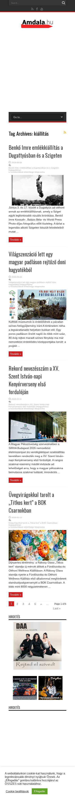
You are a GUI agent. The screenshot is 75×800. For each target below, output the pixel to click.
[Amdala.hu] (37, 26)
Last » (57, 608)
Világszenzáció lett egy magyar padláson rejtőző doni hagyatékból (37, 262)
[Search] (63, 3)
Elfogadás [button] (39, 791)
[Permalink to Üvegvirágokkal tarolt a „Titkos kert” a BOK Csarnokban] (37, 559)
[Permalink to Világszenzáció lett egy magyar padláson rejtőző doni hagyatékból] (37, 318)
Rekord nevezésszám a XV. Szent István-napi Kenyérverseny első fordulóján (34, 380)
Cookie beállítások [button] (17, 791)
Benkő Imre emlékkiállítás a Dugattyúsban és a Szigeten (36, 151)
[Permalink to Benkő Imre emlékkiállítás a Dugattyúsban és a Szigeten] (37, 204)
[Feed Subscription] (64, 132)
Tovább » (15, 239)
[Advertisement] (37, 70)
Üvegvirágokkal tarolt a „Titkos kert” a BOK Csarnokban (31, 502)
